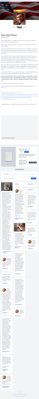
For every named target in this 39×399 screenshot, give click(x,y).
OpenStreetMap (20, 396)
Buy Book (26, 151)
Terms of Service (22, 394)
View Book (21, 151)
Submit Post (33, 178)
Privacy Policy (17, 394)
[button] (7, 186)
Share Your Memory (33, 162)
